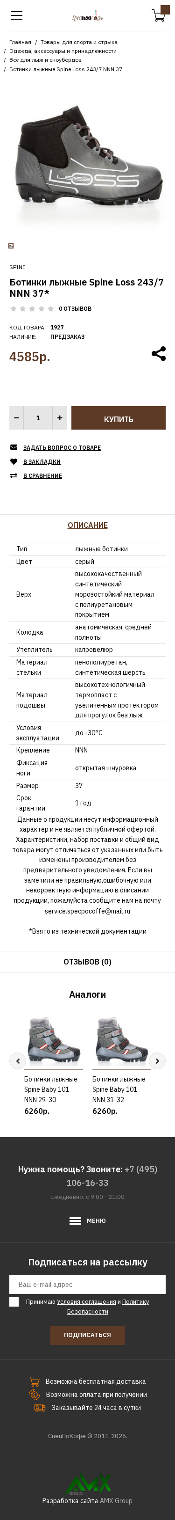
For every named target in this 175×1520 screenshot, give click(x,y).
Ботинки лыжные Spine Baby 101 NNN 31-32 (119, 1089)
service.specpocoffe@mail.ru (87, 911)
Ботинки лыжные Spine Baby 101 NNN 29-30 (50, 1089)
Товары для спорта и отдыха (79, 41)
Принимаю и (87, 1306)
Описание (88, 525)
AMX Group (116, 1501)
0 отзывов (75, 308)
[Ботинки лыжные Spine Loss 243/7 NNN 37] (87, 160)
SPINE (17, 266)
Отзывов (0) (87, 961)
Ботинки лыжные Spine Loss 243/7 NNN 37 (65, 69)
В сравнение (42, 475)
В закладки (42, 461)
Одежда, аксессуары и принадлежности (63, 50)
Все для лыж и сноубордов (45, 59)
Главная (20, 41)
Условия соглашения (86, 1302)
